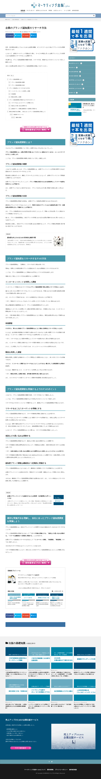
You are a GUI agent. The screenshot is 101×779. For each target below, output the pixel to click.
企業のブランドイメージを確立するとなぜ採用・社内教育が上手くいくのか (29, 497)
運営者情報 (50, 769)
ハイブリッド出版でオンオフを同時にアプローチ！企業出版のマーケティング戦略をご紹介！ (39, 706)
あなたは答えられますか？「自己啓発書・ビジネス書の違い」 (61, 705)
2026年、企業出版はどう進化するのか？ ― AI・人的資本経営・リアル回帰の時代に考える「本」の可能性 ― (61, 674)
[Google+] (26, 35)
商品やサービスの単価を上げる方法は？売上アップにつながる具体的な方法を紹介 (56, 604)
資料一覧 (74, 92)
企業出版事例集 (76, 71)
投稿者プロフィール (17, 114)
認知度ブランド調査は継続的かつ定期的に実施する (23, 108)
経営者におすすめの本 (41, 10)
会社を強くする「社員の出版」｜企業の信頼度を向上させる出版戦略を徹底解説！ (16, 706)
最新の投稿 (16, 117)
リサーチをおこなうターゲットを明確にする (21, 102)
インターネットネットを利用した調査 (19, 91)
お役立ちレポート (57, 10)
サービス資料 (67, 10)
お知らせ (74, 67)
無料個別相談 (75, 10)
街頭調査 (12, 94)
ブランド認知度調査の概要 (17, 82)
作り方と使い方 (30, 10)
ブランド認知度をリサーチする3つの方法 (18, 88)
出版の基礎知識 (15, 19)
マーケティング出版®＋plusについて (35, 769)
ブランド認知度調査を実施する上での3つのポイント (21, 99)
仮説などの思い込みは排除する (18, 105)
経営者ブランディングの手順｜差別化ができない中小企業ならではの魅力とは (84, 673)
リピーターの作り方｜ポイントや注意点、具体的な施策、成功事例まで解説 (28, 604)
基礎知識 (23, 10)
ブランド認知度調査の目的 (17, 85)
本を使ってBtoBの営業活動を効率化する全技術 (14, 603)
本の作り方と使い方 (16, 600)
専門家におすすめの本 (77, 80)
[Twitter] (18, 35)
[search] (93, 15)
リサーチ (38, 31)
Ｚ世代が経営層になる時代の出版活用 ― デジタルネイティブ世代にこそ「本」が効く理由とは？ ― (39, 674)
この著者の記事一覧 (58, 591)
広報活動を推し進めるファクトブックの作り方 (88, 105)
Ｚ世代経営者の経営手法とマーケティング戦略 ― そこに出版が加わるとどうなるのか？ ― (16, 674)
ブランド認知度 (33, 31)
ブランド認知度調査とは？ (14, 79)
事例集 (50, 10)
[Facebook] (10, 35)
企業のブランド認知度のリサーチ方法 (29, 19)
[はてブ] (33, 35)
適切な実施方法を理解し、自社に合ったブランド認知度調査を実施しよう (26, 111)
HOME (8, 19)
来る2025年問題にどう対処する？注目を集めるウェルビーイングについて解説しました (84, 706)
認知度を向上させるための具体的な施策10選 (21, 237)
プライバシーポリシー (61, 769)
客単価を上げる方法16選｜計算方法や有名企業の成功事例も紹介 (42, 604)
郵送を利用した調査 (15, 97)
